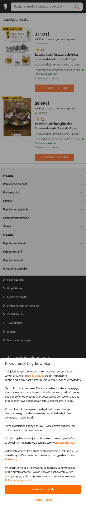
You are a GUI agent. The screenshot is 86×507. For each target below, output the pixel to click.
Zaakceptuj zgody (43, 489)
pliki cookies (36, 376)
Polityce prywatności (18, 480)
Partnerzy (11, 459)
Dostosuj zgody (65, 443)
